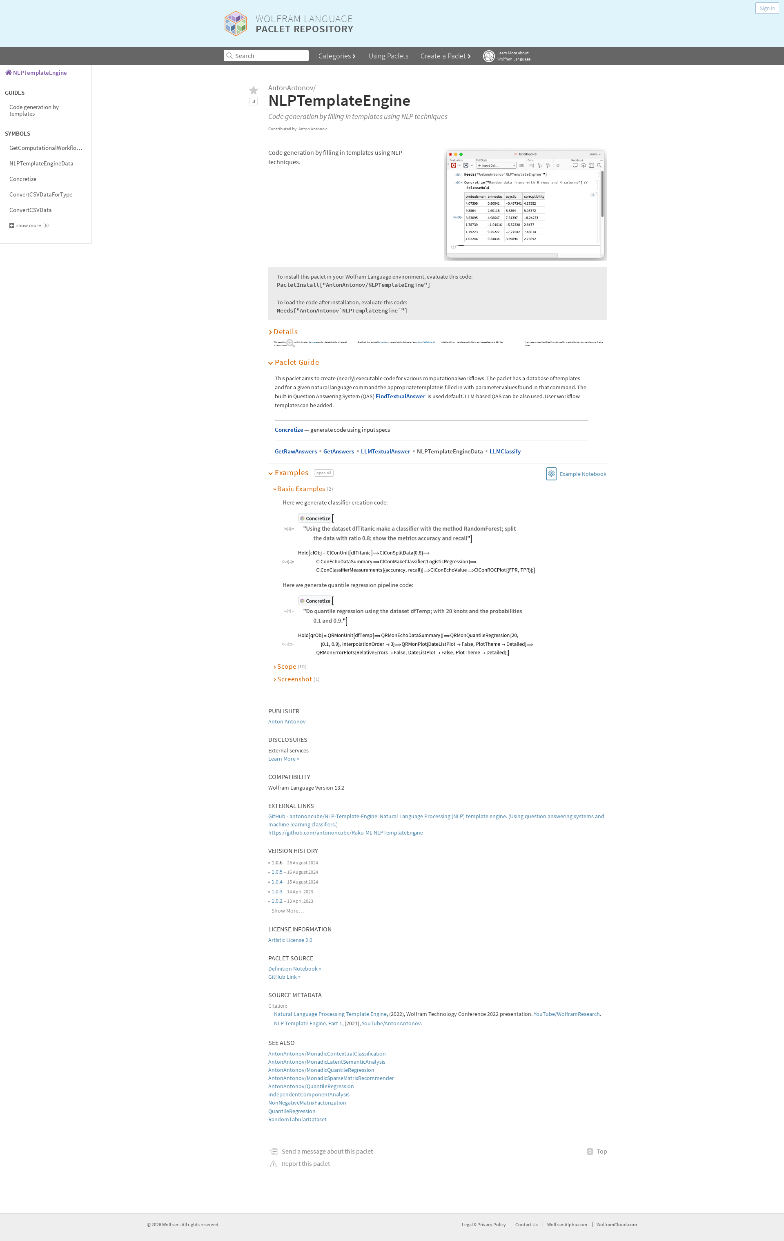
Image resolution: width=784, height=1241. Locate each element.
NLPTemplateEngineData (41, 163)
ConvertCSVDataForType (40, 194)
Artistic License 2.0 (290, 940)
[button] (437, 331)
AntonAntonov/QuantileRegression (311, 1086)
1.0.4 (277, 881)
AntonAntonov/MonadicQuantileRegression (321, 1070)
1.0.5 (277, 871)
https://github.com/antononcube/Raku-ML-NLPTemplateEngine (345, 832)
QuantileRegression (292, 1111)
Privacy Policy (491, 1224)
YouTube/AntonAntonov (391, 1023)
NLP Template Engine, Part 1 (308, 1023)
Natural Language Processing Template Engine (330, 1014)
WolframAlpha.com (567, 1224)
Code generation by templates (34, 110)
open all (323, 472)
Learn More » (283, 758)
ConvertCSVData (30, 210)
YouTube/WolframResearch (567, 1014)
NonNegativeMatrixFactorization (307, 1102)
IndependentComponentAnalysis (309, 1094)
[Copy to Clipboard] (408, 528)
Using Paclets (388, 55)
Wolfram (171, 1224)
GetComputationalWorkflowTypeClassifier (50, 148)
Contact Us (526, 1224)
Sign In (767, 8)
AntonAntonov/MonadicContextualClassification (327, 1053)
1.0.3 (277, 891)
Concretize (22, 179)
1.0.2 (277, 900)
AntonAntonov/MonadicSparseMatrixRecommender (331, 1078)
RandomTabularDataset (297, 1119)
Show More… (288, 910)
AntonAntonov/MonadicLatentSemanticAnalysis (326, 1061)
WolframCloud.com (617, 1224)
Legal (468, 1224)
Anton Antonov (287, 721)
